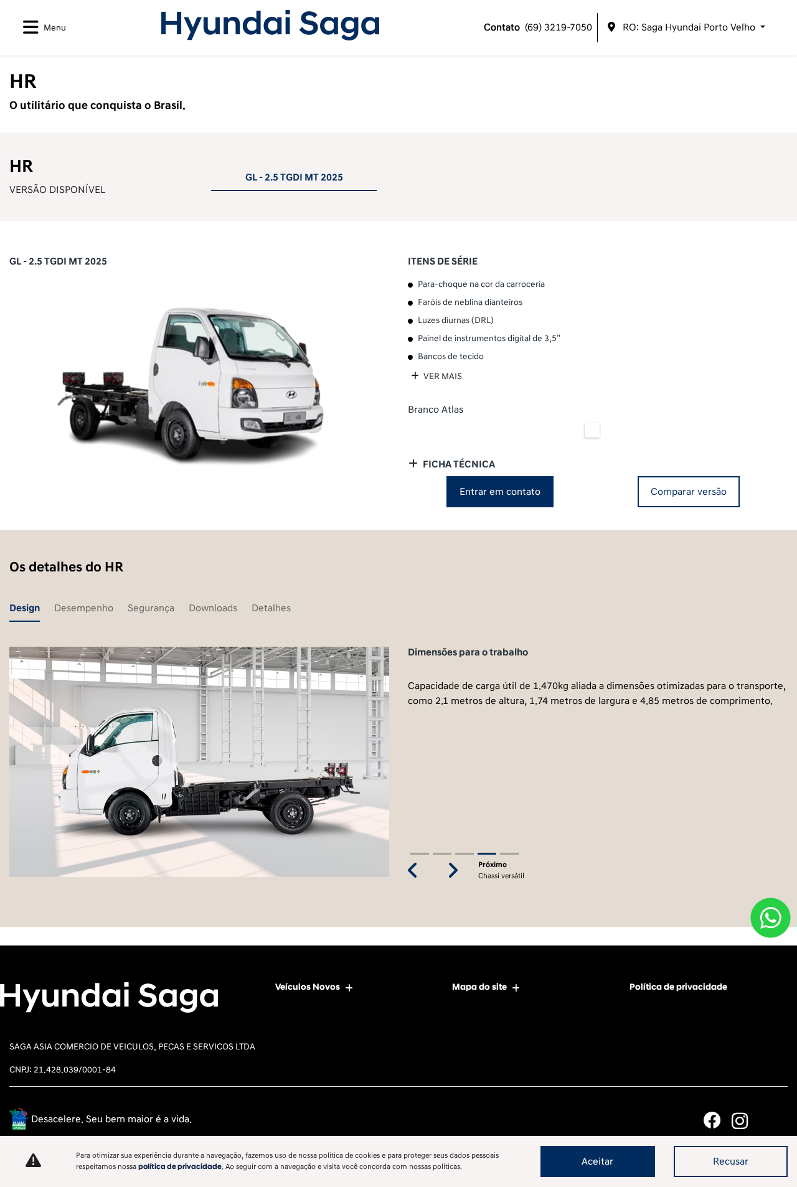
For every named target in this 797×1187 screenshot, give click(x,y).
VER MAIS (442, 376)
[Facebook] (718, 1121)
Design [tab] (24, 608)
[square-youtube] (774, 1121)
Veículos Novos (307, 987)
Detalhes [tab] (271, 608)
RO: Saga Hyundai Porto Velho (689, 27)
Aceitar (597, 1161)
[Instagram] (746, 1121)
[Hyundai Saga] (270, 25)
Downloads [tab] (213, 608)
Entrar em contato (500, 492)
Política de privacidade (678, 987)
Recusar (730, 1161)
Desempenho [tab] (83, 608)
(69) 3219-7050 (538, 27)
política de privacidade (180, 1166)
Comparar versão (689, 492)
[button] (413, 871)
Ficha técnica (459, 464)
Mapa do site (479, 987)
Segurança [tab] (151, 608)
